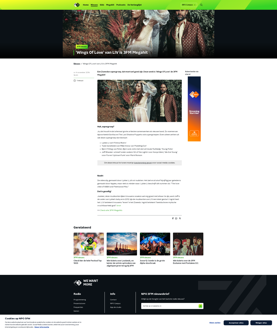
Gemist (76, 311)
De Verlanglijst (135, 5)
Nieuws (94, 5)
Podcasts (120, 5)
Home (86, 5)
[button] (201, 5)
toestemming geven (143, 163)
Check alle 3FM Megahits (111, 210)
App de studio (115, 307)
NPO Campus (187, 5)
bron (119, 206)
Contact (113, 300)
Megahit (110, 5)
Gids (102, 5)
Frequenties (78, 307)
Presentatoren (79, 303)
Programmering (80, 300)
